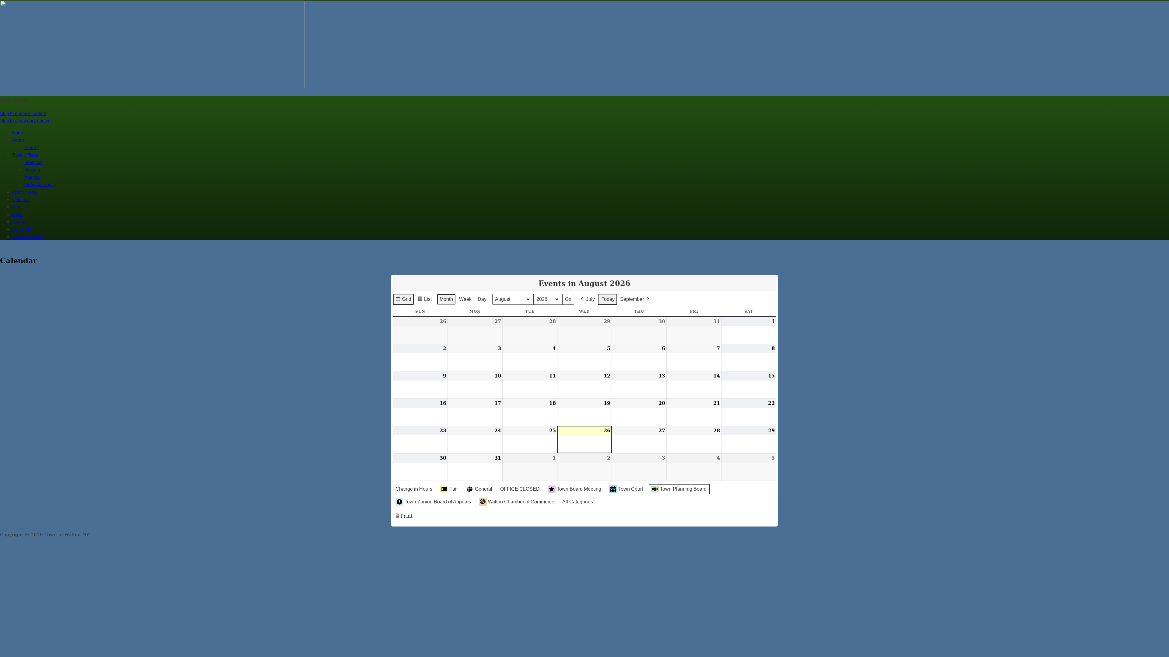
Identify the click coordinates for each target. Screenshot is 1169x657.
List (424, 301)
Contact (20, 221)
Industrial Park (38, 184)
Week (465, 299)
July (590, 299)
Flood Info (22, 229)
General (483, 489)
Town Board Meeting (579, 489)
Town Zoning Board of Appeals (438, 501)
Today (608, 299)
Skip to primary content (23, 113)
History (31, 147)
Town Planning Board (683, 489)
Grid (403, 301)
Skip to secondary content (26, 120)
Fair (453, 489)
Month (446, 299)
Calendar (21, 199)
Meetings (33, 162)
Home (18, 132)
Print (403, 518)
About (18, 140)
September (632, 299)
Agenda (32, 177)
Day (482, 299)
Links (17, 214)
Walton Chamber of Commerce (521, 501)
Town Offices (25, 155)
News (18, 206)
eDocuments (25, 192)
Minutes (32, 169)
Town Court (630, 489)
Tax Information (27, 236)
